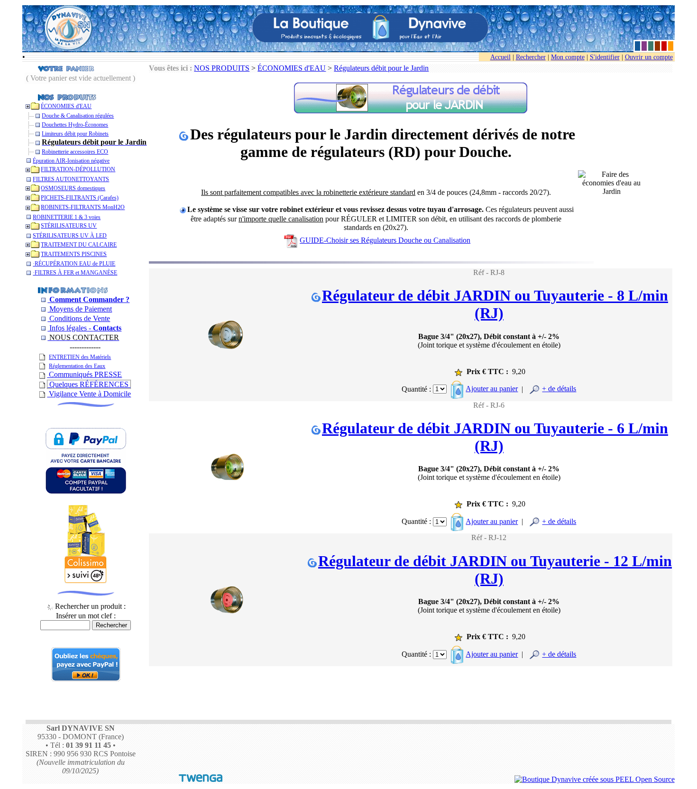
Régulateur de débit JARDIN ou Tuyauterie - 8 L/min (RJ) (495, 304)
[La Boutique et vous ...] (72, 289)
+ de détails (559, 389)
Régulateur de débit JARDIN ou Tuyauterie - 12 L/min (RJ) (495, 569)
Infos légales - (84, 328)
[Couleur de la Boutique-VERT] (651, 46)
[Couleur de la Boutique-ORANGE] (671, 46)
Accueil (500, 57)
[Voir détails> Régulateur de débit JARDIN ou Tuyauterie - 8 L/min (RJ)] (227, 325)
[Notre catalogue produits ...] (67, 96)
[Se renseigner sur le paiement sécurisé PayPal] (85, 679)
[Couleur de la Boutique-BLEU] (637, 46)
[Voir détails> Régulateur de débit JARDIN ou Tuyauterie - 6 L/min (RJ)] (227, 457)
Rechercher (531, 57)
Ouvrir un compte (649, 57)
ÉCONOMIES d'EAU (291, 68)
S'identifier (605, 57)
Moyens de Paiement (79, 309)
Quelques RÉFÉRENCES (88, 384)
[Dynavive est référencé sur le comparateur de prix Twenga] (200, 779)
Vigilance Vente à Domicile (89, 394)
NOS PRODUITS (221, 68)
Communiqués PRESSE (84, 374)
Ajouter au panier (492, 389)
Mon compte (568, 57)
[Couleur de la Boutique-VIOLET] (644, 46)
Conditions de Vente (78, 318)
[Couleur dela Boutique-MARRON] (657, 46)
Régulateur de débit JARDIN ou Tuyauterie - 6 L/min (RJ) (495, 437)
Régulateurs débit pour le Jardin (381, 68)
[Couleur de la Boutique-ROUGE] (664, 46)
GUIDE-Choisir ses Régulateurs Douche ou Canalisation (385, 240)
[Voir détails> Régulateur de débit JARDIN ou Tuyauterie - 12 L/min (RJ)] (227, 590)
